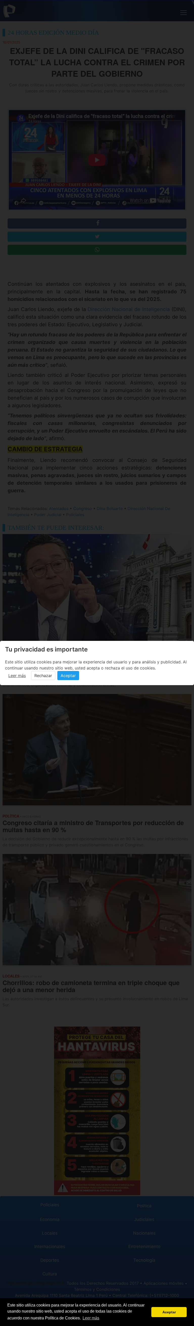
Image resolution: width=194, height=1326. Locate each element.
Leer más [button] (91, 1318)
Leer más (17, 675)
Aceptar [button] (169, 1312)
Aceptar (68, 675)
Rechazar (43, 675)
